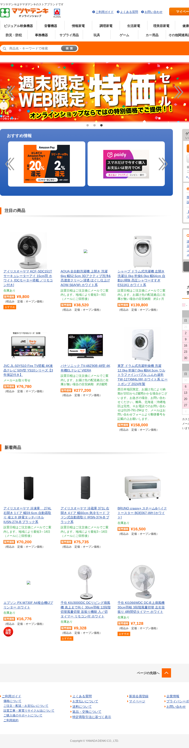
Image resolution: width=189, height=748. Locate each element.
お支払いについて (85, 701)
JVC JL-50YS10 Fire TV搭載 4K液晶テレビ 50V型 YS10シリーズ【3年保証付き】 (28, 370)
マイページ (137, 701)
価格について (12, 701)
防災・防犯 (14, 35)
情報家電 (78, 26)
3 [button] (101, 125)
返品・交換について (86, 711)
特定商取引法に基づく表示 (91, 717)
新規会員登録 (138, 696)
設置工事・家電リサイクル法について (28, 710)
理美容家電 (161, 26)
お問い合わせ (153, 12)
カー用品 (152, 35)
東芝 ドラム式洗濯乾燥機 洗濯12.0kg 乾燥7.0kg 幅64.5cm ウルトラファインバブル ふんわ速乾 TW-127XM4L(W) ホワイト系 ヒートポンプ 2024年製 (143, 375)
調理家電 (106, 26)
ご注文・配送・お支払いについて (25, 705)
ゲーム (124, 35)
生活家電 (133, 26)
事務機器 (41, 35)
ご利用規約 (10, 720)
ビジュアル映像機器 (18, 26)
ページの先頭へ (148, 673)
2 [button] (94, 125)
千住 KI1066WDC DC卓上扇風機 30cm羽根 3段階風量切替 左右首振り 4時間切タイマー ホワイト (141, 607)
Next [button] (178, 92)
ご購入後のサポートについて (22, 715)
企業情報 (172, 696)
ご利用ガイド (105, 12)
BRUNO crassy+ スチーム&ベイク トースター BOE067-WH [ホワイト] (142, 512)
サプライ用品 (69, 35)
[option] (46, 164)
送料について (82, 706)
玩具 (97, 35)
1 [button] (87, 125)
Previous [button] (10, 92)
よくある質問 (129, 12)
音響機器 (50, 26)
